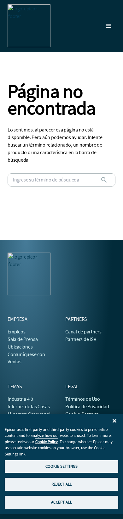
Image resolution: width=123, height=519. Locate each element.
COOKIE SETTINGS (61, 466)
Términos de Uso (82, 399)
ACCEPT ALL (61, 502)
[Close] (114, 421)
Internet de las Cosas (29, 407)
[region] (61, 464)
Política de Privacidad (87, 407)
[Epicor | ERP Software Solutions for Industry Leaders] (29, 25)
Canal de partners (83, 332)
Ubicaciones (20, 347)
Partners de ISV (80, 339)
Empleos (16, 332)
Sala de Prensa (23, 339)
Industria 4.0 (20, 399)
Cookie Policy (46, 441)
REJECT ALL (61, 484)
